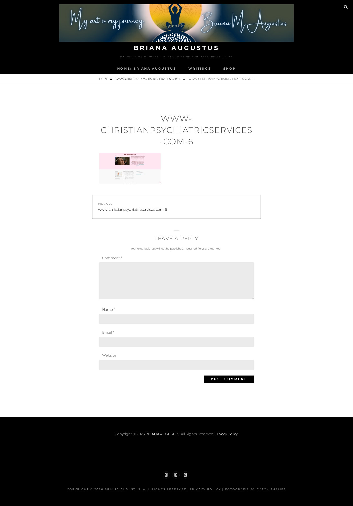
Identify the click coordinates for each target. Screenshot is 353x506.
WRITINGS (199, 68)
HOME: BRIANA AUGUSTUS (146, 68)
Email (108, 332)
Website (109, 355)
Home (103, 78)
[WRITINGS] (176, 475)
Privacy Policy (226, 434)
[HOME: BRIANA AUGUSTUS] (166, 475)
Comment (112, 258)
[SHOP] (185, 475)
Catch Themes (271, 489)
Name (108, 310)
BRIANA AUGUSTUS (177, 48)
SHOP (229, 68)
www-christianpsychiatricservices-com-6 (148, 78)
